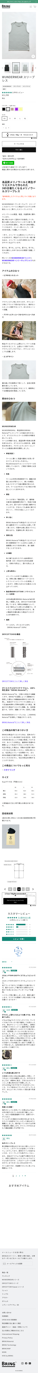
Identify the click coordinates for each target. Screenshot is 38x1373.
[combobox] (19, 889)
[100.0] (18, 951)
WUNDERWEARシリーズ (10, 1280)
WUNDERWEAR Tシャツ (21, 258)
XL (25, 118)
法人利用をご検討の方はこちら (13, 1330)
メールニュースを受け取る (13, 1252)
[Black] (3, 109)
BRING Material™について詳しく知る (16, 722)
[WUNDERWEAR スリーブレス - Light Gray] (5, 1238)
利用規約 (5, 1316)
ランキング (6, 1276)
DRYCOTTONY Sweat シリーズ (13, 1287)
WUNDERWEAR (7, 86)
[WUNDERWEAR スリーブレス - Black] (3, 1238)
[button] (7, 92)
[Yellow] (20, 109)
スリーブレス (17, 86)
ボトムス (5, 1301)
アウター (5, 1297)
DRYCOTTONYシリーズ (10, 1283)
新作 (4, 89)
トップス (5, 1294)
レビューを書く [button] (19, 939)
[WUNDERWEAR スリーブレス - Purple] (10, 1238)
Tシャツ (5, 1290)
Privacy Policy (7, 1338)
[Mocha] (12, 109)
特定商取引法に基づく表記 (11, 1323)
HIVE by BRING (7, 1356)
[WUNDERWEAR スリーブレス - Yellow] (12, 1238)
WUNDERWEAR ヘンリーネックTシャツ (17, 260)
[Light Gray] (8, 109)
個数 (3, 124)
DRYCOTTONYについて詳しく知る (15, 681)
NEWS (4, 1352)
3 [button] (19, 1176)
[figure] (5, 889)
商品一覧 (5, 1272)
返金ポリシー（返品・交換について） (15, 1327)
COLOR (8, 105)
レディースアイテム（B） (11, 1305)
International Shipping (10, 1334)
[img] (7, 967)
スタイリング (9, 770)
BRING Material (8, 1341)
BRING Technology (9, 1345)
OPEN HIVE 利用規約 (9, 1320)
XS (5, 118)
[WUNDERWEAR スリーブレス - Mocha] (7, 1238)
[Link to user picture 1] (7, 1054)
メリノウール (26, 86)
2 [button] (16, 1176)
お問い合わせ (6, 1312)
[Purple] (16, 109)
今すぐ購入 (19, 150)
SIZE (4, 114)
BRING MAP (6, 1348)
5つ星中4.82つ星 (24, 917)
